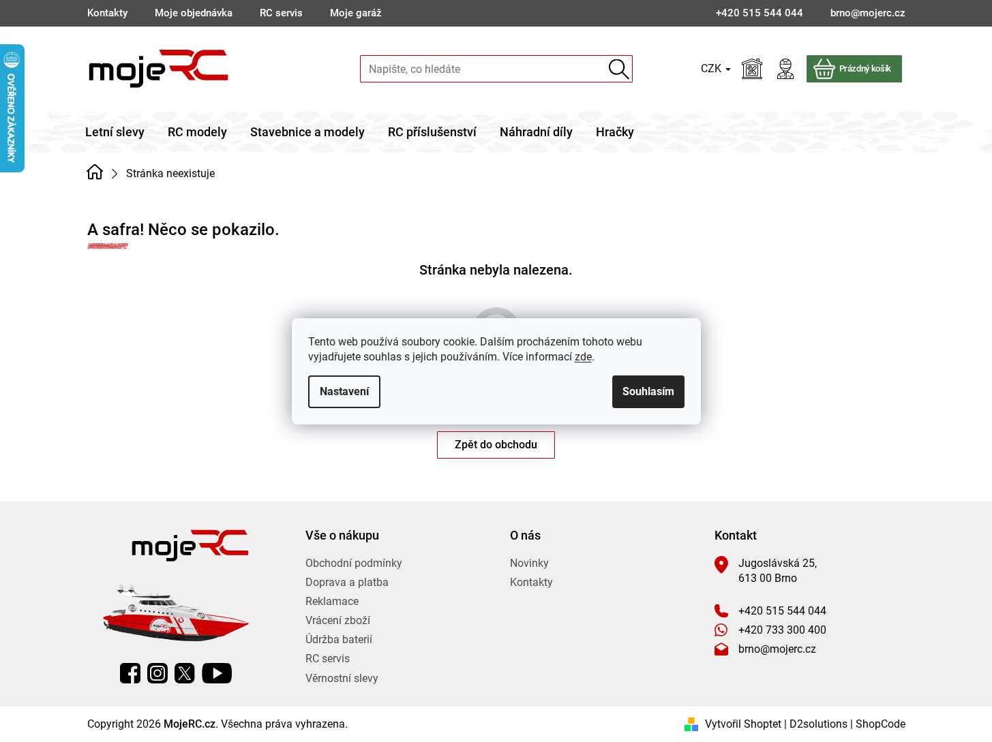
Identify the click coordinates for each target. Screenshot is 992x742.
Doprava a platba (347, 582)
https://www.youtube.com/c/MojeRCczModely (217, 673)
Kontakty (107, 13)
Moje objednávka (193, 13)
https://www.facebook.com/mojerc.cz (130, 673)
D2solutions (818, 723)
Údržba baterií (338, 639)
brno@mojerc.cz (777, 649)
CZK (712, 68)
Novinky (529, 563)
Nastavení (344, 391)
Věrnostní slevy (341, 678)
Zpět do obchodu (496, 444)
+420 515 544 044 (782, 610)
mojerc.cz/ (157, 673)
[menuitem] (115, 132)
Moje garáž (356, 13)
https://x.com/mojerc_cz (185, 673)
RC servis (281, 13)
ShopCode (880, 723)
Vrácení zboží (337, 620)
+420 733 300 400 (782, 629)
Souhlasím (648, 391)
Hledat (619, 69)
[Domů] (95, 172)
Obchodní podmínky (353, 563)
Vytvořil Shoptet (743, 723)
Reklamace (332, 601)
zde (583, 356)
